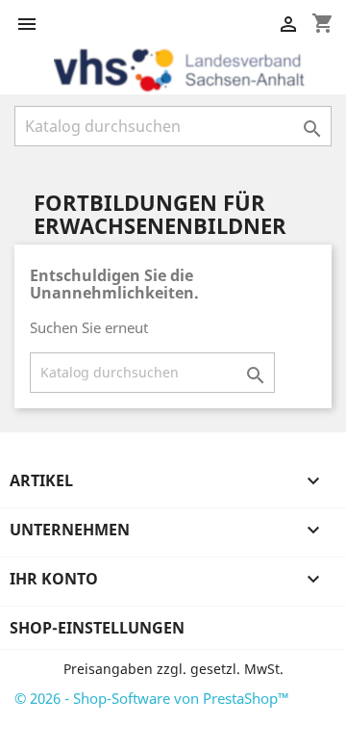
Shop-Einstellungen (97, 627)
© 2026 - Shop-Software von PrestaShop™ (151, 698)
